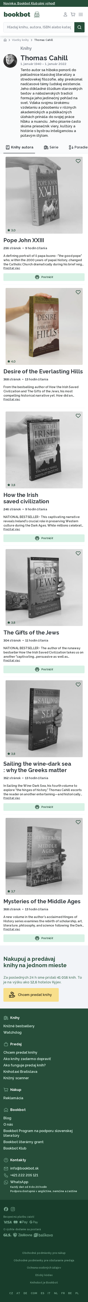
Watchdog (12, 1032)
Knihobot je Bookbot (44, 1282)
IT (49, 1293)
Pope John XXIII (23, 240)
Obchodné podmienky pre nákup (44, 1253)
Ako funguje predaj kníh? (24, 1065)
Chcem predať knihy (20, 1052)
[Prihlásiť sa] (65, 14)
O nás (8, 1124)
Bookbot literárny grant (23, 1142)
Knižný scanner (16, 1078)
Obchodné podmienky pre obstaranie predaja (44, 1260)
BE (70, 1293)
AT (18, 1293)
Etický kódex (44, 1275)
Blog (7, 1118)
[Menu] (81, 14)
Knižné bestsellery (19, 1026)
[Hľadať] (79, 27)
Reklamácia (13, 1098)
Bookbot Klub (14, 1148)
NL (56, 1293)
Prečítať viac (11, 268)
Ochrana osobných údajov (44, 1267)
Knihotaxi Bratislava (20, 1072)
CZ (11, 1293)
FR (63, 1293)
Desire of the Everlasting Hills (43, 371)
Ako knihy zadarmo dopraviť (27, 1059)
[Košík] (73, 14)
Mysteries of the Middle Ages (42, 901)
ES (42, 1293)
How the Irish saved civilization (26, 498)
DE (25, 1293)
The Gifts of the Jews (31, 632)
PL (77, 1293)
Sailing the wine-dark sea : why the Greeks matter (37, 767)
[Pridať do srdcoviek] (78, 161)
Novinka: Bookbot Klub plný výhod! (29, 3)
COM (34, 1293)
